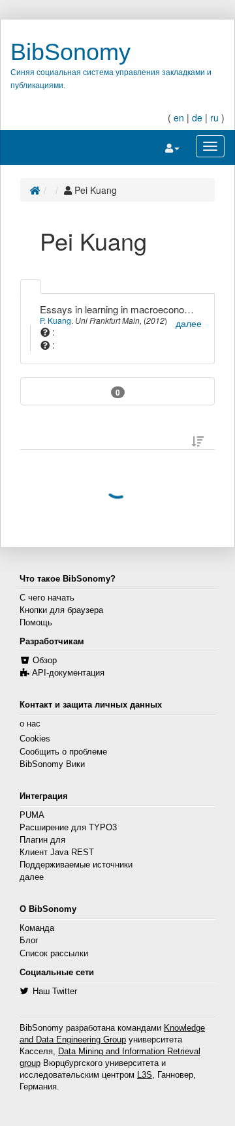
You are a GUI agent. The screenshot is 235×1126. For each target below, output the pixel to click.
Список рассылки (54, 953)
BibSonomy (70, 52)
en (179, 117)
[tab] (30, 286)
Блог (29, 940)
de (197, 117)
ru (214, 117)
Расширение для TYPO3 (68, 827)
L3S (144, 1075)
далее (32, 877)
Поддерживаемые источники (76, 864)
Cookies (35, 738)
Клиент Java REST (57, 852)
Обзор (45, 660)
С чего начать (47, 597)
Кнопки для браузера (61, 610)
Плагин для (42, 840)
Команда (37, 928)
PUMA (32, 815)
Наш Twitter (55, 991)
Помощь (36, 622)
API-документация (68, 673)
